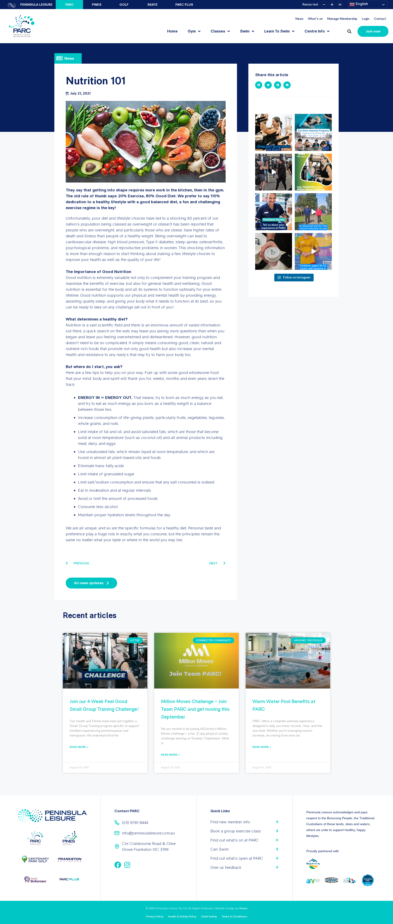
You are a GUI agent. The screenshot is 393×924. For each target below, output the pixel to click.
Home (172, 31)
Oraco (243, 908)
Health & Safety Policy (182, 916)
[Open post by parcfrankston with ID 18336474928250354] (273, 251)
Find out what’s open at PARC (236, 858)
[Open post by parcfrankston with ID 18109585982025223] (313, 172)
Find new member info (230, 821)
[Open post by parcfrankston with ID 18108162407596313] (313, 132)
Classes (218, 31)
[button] (349, 31)
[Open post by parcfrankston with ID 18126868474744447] (313, 211)
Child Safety (209, 916)
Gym (192, 31)
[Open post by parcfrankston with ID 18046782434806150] (273, 132)
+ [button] (332, 4)
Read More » (79, 747)
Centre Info (315, 31)
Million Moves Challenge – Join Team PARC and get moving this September (195, 709)
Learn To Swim (277, 31)
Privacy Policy (155, 916)
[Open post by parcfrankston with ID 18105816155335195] (313, 251)
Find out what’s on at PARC (234, 840)
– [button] (324, 4)
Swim (244, 31)
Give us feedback (225, 867)
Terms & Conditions (234, 916)
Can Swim (219, 849)
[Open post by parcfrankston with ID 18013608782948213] (273, 172)
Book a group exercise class (235, 831)
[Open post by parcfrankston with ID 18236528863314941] (273, 211)
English (361, 4)
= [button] (340, 4)
